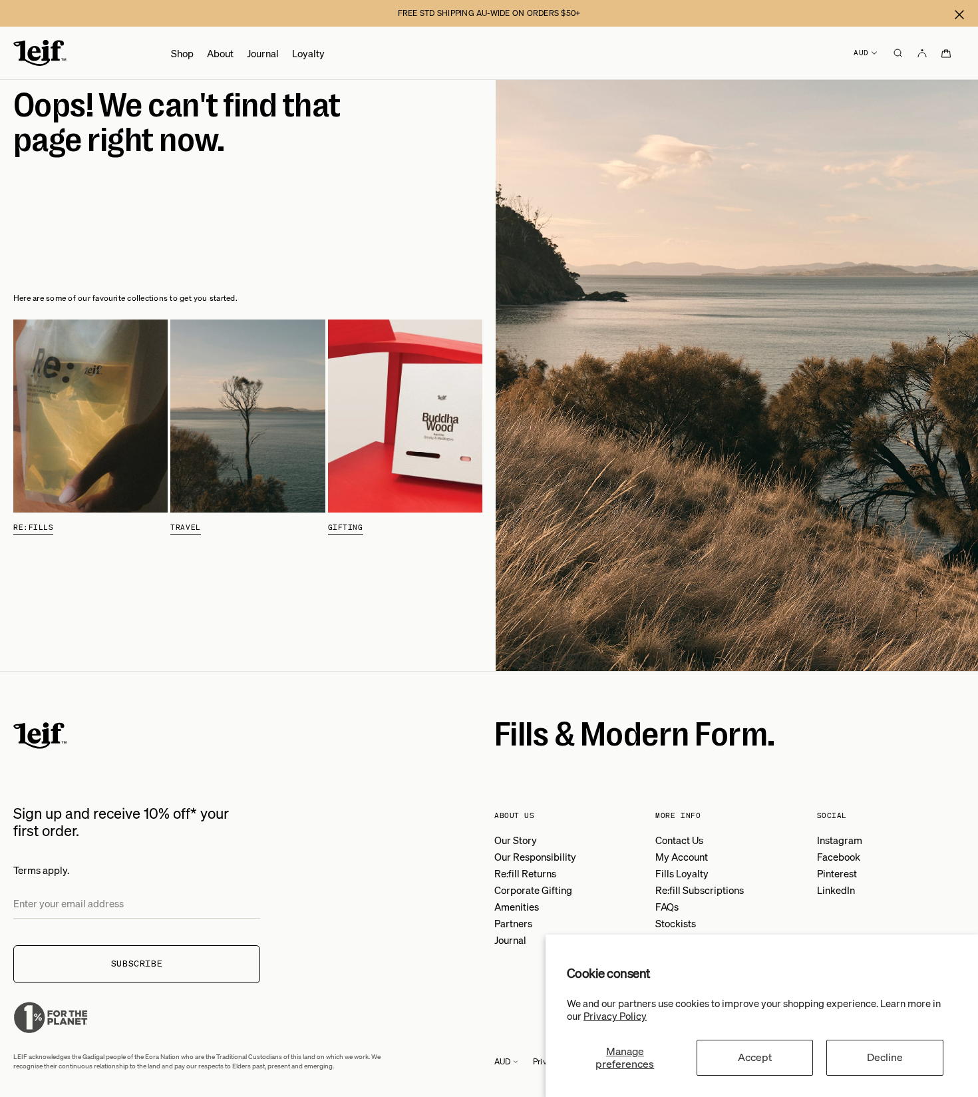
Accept (755, 1057)
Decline (885, 1057)
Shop (182, 53)
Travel (185, 527)
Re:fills (33, 527)
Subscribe (137, 963)
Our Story (515, 840)
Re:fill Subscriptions (699, 890)
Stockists (675, 923)
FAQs (667, 906)
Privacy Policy (615, 1015)
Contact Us (679, 840)
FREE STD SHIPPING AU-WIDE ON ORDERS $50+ (489, 13)
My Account (681, 856)
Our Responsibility (535, 856)
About (220, 53)
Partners (513, 923)
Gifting (345, 527)
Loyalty (308, 53)
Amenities (516, 906)
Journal (263, 53)
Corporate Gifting (533, 890)
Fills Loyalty (682, 873)
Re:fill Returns (525, 873)
